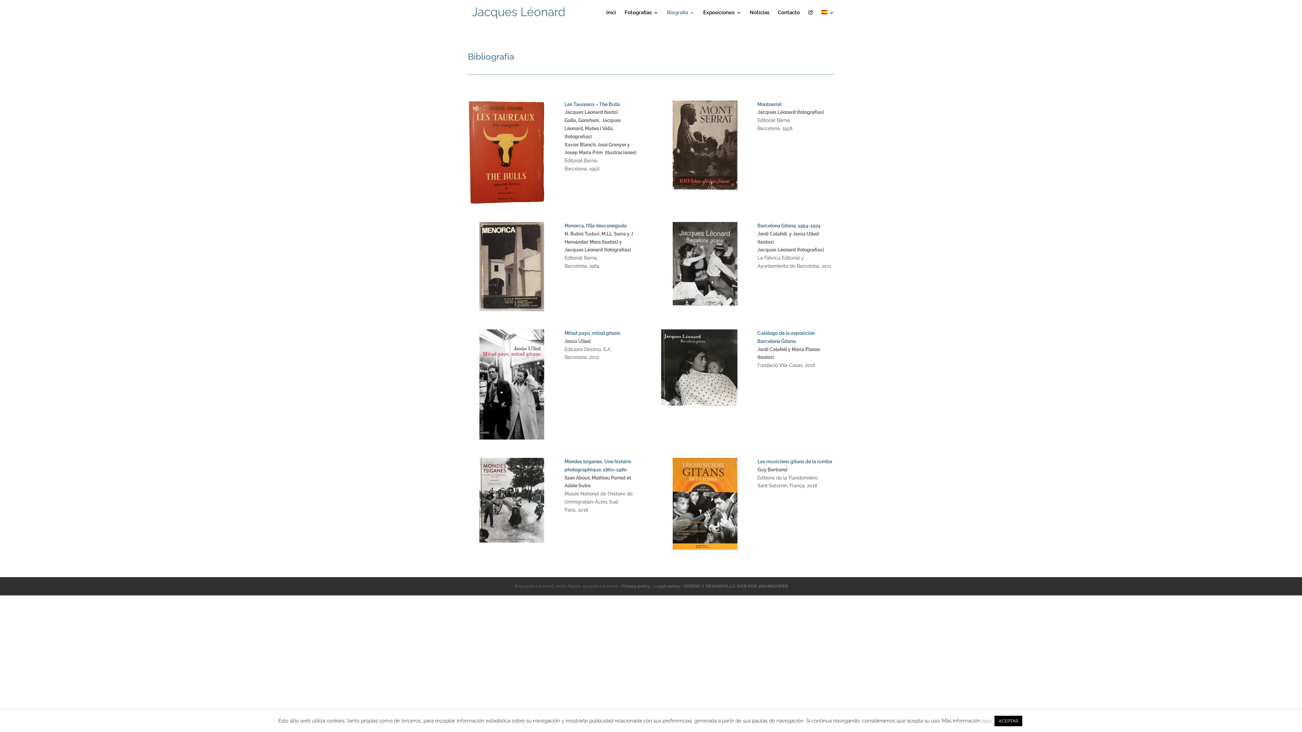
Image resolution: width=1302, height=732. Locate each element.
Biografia (677, 13)
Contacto (789, 13)
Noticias (759, 13)
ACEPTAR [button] (1008, 721)
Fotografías (638, 13)
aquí (987, 721)
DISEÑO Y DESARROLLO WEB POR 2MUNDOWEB (736, 586)
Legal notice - (669, 586)
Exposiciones (718, 13)
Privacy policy (636, 586)
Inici (611, 13)
